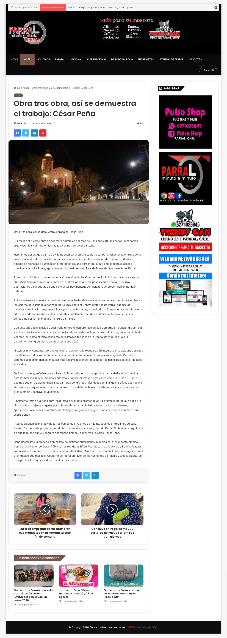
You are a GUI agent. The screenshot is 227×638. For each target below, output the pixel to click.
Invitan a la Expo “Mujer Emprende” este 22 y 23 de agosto (76, 593)
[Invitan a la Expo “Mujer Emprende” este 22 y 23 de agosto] (79, 576)
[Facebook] (17, 133)
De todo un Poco (122, 59)
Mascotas (195, 59)
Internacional (96, 59)
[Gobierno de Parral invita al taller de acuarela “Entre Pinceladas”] (123, 576)
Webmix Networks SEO (144, 627)
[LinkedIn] (34, 133)
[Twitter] (25, 133)
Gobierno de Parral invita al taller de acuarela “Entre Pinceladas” (103, 7)
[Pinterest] (42, 133)
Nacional (76, 59)
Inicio (19, 87)
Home (14, 59)
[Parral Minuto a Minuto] (27, 32)
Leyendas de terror (171, 59)
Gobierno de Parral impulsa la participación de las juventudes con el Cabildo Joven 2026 (33, 595)
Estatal (60, 59)
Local (27, 59)
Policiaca (43, 59)
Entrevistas (146, 59)
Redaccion (21, 123)
